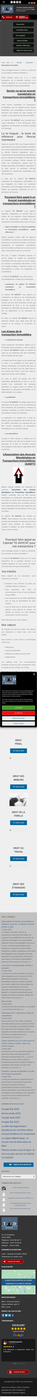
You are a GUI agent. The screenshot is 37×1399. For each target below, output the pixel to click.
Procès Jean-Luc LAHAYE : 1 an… (25, 1198)
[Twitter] (17, 2)
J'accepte (18, 707)
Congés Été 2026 (10, 1109)
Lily (11, 1208)
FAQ (19, 1387)
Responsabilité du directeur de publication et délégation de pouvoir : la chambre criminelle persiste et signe (18, 924)
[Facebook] (14, 2)
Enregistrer (18, 723)
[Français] (32, 3)
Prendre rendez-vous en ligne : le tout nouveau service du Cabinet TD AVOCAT (18, 1154)
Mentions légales (19, 1393)
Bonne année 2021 (24, 1187)
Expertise (29, 62)
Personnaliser (18, 718)
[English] (29, 3)
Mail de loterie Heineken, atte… (23, 1208)
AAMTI (4, 519)
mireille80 (10, 1198)
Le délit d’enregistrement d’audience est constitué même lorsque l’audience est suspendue (18, 1130)
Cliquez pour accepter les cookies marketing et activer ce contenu (18, 1282)
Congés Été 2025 (10, 1122)
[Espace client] (12, 2)
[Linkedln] (20, 2)
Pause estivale (7, 1001)
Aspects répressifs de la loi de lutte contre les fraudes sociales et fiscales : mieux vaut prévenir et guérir (18, 1043)
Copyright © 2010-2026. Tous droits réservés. (18, 1381)
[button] (34, 674)
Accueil (19, 62)
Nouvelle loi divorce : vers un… (23, 1192)
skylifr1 (15, 1187)
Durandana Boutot (15, 1203)
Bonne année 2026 (11, 1113)
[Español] (34, 3)
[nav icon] (4, 2)
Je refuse (18, 713)
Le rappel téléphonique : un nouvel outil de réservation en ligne (16, 1142)
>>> (29, 962)
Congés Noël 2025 (11, 1117)
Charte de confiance (9, 1387)
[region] (18, 38)
